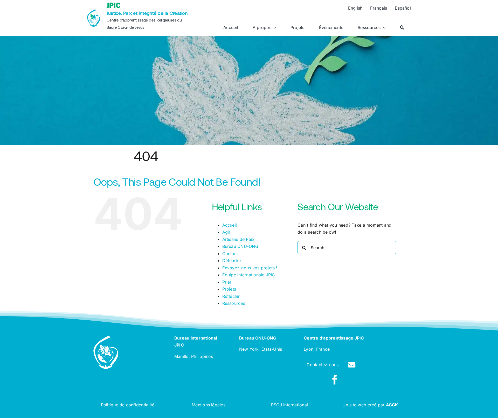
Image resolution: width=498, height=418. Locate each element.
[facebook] (335, 379)
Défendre (231, 260)
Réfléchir (231, 296)
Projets (229, 289)
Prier (227, 282)
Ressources (233, 303)
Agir (226, 232)
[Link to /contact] (351, 365)
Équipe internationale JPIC (248, 274)
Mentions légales (208, 404)
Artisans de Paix (238, 239)
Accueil (229, 225)
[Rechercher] (402, 27)
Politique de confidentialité (128, 404)
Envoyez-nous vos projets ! (250, 267)
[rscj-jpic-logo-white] (105, 337)
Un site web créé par (370, 404)
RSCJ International (289, 404)
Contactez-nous (322, 364)
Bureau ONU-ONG (240, 246)
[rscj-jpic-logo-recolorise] (93, 11)
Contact (230, 253)
